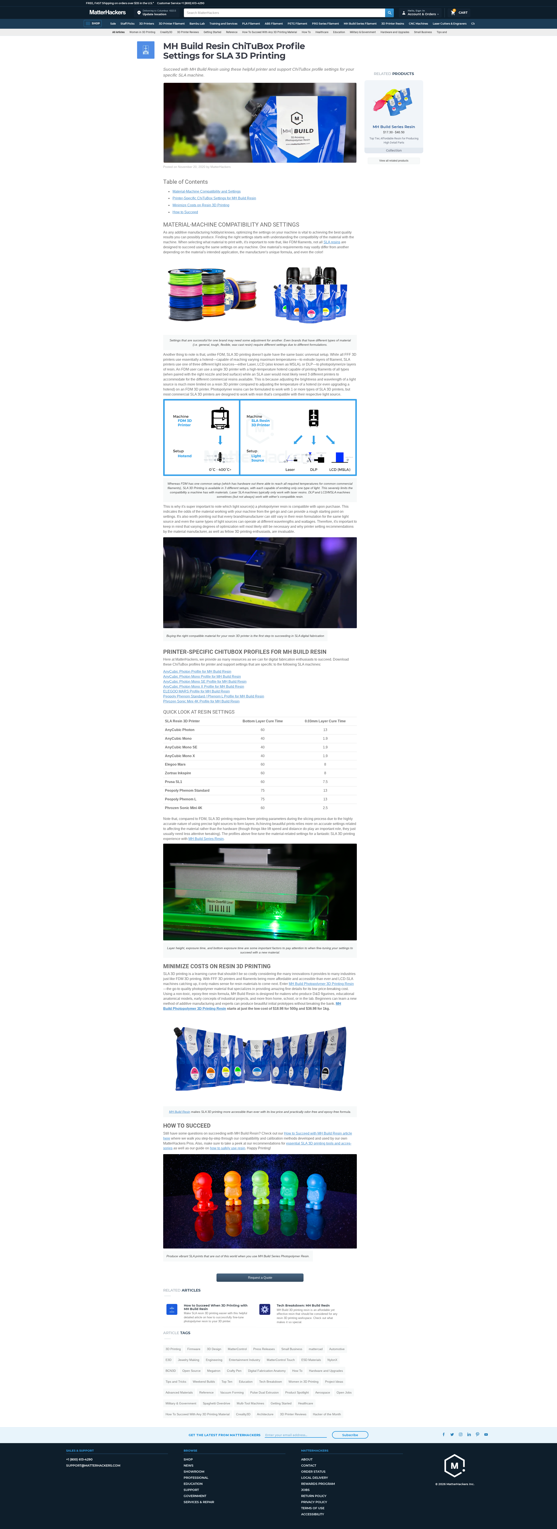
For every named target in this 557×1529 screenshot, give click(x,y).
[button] (157, 12)
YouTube (486, 1434)
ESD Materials (311, 1360)
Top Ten (226, 1381)
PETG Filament (297, 23)
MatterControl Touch (281, 1360)
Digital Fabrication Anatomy (267, 1370)
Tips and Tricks (446, 32)
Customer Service (169, 3)
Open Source (191, 1370)
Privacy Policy (314, 1502)
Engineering (214, 1360)
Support (191, 1490)
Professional (196, 1478)
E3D (168, 1360)
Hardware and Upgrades (395, 32)
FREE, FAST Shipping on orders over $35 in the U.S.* (120, 3)
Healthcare (321, 32)
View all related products (393, 160)
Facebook (444, 1434)
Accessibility (312, 1514)
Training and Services (223, 23)
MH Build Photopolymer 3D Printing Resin (321, 984)
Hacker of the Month (327, 1414)
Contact (308, 1465)
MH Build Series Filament (360, 23)
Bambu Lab (197, 23)
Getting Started (212, 32)
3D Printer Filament (172, 23)
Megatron (213, 1370)
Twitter (452, 1434)
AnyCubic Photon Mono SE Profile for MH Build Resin (205, 681)
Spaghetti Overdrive (216, 1403)
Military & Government (363, 32)
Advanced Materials (179, 1392)
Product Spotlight (297, 1392)
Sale (113, 23)
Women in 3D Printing (142, 32)
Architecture (265, 1414)
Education (339, 32)
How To (306, 32)
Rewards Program (318, 1484)
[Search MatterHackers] (389, 12)
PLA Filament (251, 23)
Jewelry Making (188, 1360)
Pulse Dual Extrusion (264, 1392)
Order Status (313, 1472)
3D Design (214, 1349)
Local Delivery (314, 1478)
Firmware (193, 1349)
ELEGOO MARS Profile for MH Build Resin (196, 691)
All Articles (118, 32)
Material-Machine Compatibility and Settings (207, 191)
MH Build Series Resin (206, 839)
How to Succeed (185, 212)
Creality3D (166, 32)
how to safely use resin (227, 1148)
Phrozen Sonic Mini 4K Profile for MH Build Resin (201, 701)
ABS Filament (274, 23)
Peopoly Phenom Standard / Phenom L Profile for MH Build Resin (213, 696)
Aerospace (322, 1392)
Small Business (423, 32)
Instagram (461, 1434)
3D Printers (146, 23)
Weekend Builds (204, 1381)
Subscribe (350, 1435)
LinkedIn (469, 1434)
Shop (188, 1459)
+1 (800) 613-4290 (192, 3)
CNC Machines (418, 23)
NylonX (332, 1360)
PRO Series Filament (325, 23)
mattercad (316, 1349)
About (306, 1459)
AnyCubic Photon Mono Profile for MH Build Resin (202, 676)
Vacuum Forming (232, 1392)
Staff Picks (127, 23)
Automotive (337, 1349)
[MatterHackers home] (107, 13)
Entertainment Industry (244, 1360)
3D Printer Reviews (188, 32)
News (188, 1465)
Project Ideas (334, 1381)
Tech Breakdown (270, 1381)
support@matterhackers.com (93, 1465)
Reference (231, 32)
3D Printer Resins (392, 23)
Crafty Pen (234, 1370)
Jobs (305, 1490)
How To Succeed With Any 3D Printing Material (269, 32)
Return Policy (313, 1496)
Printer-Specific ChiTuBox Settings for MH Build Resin (214, 198)
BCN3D (171, 1370)
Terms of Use (312, 1508)
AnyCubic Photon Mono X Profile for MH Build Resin (203, 686)
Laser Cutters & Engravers (449, 23)
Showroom (194, 1472)
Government (195, 1496)
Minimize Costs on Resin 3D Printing (201, 205)
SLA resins (332, 242)
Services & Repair (199, 1502)
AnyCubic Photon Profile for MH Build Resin (197, 671)
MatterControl (237, 1349)
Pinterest (478, 1434)
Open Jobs (344, 1392)
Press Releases (264, 1349)
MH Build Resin (179, 1111)
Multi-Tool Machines (250, 1403)
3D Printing (173, 1349)
